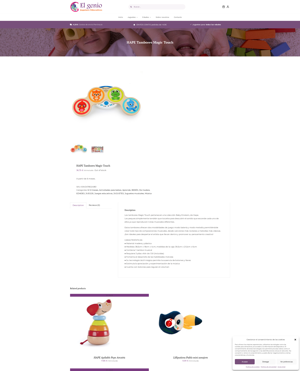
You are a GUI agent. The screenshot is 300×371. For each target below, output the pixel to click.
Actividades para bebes (110, 190)
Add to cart (174, 323)
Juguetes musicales (134, 193)
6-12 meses (93, 190)
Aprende (126, 190)
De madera (144, 190)
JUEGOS (90, 193)
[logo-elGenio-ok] (86, 3)
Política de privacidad (268, 367)
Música (148, 193)
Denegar (265, 362)
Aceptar (245, 362)
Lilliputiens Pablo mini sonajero (190, 357)
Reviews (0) (94, 205)
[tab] (78, 205)
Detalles (99, 323)
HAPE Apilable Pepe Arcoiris (109, 357)
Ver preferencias (286, 362)
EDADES (80, 193)
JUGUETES (118, 193)
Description (78, 205)
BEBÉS (135, 190)
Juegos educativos (103, 193)
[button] (295, 339)
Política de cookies (253, 367)
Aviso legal (281, 367)
